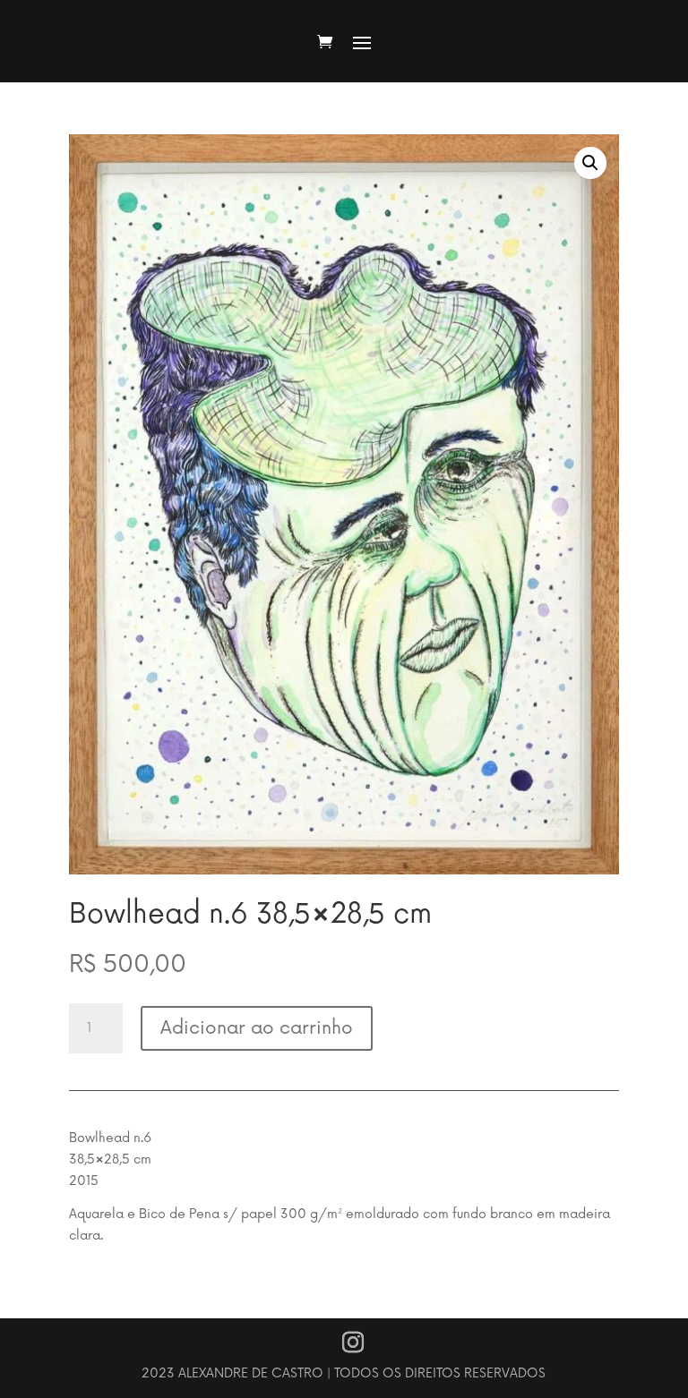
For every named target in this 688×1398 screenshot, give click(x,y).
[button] (590, 163)
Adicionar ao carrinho (256, 1028)
